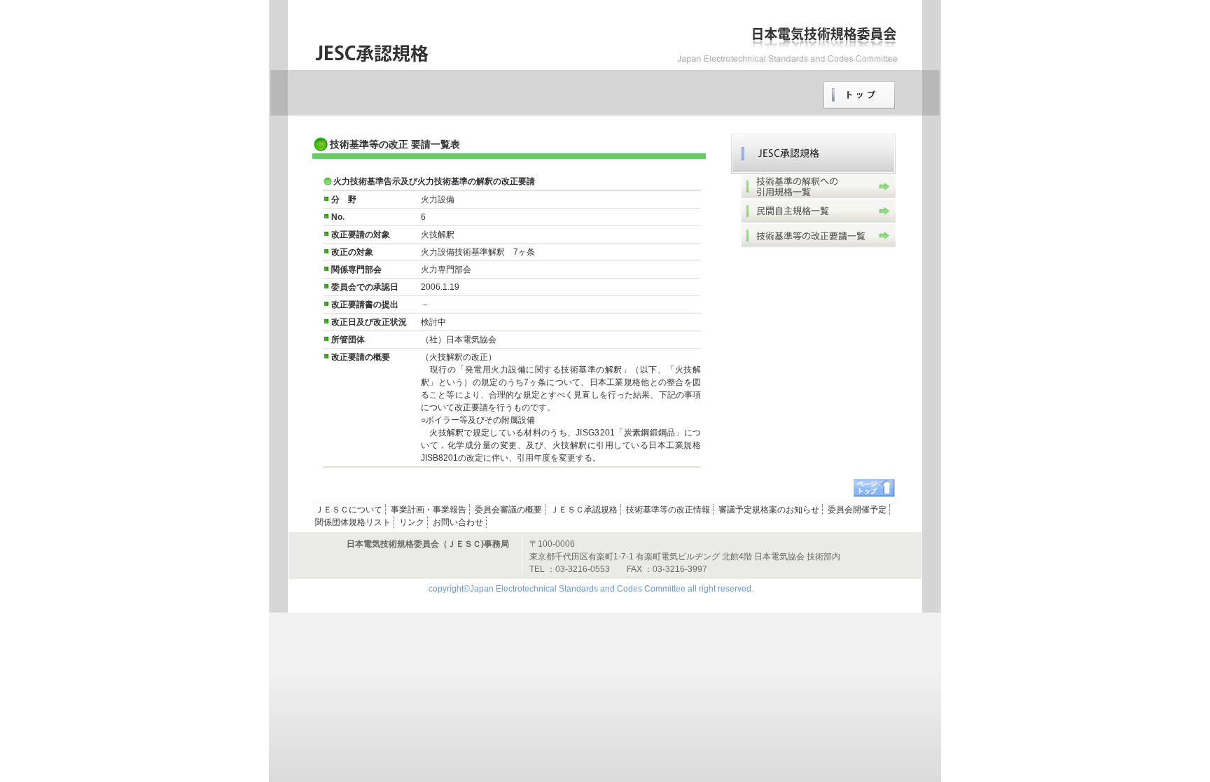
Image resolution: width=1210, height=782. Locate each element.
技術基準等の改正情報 (668, 509)
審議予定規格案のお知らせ (768, 509)
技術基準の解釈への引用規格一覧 (819, 186)
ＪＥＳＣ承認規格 (813, 154)
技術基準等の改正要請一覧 (819, 235)
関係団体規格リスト (353, 522)
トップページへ (859, 95)
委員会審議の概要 (508, 509)
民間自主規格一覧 (819, 211)
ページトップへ (874, 488)
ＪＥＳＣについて (348, 509)
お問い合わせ (458, 522)
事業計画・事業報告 (428, 509)
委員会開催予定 (857, 509)
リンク (411, 522)
